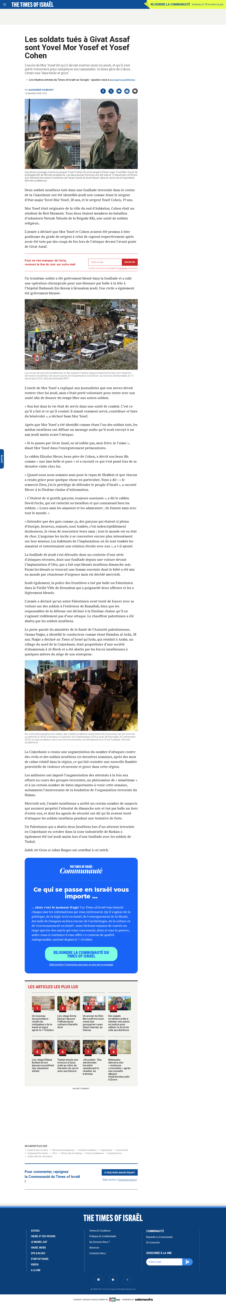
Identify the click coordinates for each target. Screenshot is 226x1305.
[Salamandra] (144, 1299)
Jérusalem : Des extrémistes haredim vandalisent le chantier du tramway (92, 1066)
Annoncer (94, 1247)
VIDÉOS (35, 1264)
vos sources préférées (122, 80)
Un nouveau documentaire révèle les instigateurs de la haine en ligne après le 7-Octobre (43, 1023)
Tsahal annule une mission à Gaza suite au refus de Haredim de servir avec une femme (68, 1065)
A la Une (35, 1270)
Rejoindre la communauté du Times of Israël (81, 954)
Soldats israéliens (87, 1150)
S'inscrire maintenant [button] (119, 1172)
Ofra (54, 1153)
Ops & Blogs (38, 1253)
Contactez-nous (97, 1253)
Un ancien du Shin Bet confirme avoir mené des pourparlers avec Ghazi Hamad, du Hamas (93, 1023)
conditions (123, 268)
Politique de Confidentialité (102, 1236)
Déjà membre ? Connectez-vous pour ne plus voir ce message (81, 964)
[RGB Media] (115, 1299)
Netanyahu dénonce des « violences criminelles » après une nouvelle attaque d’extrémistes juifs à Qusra (119, 1069)
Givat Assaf (122, 1150)
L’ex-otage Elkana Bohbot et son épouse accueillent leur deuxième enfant (43, 1065)
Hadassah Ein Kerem (37, 1153)
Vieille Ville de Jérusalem (39, 1156)
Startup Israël (40, 1259)
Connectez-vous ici (127, 1179)
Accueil (35, 1230)
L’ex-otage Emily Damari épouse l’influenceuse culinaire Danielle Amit (67, 1022)
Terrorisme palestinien (63, 1150)
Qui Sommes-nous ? (99, 1242)
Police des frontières (71, 1153)
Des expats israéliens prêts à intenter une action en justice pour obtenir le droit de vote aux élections (119, 1023)
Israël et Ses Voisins (37, 1150)
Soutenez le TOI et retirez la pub (207, 4)
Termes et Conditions (100, 1230)
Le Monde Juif (39, 1242)
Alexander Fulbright (41, 90)
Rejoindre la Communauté (170, 4)
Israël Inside (38, 1247)
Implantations (115, 1153)
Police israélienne (95, 1153)
